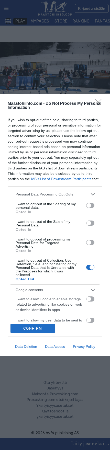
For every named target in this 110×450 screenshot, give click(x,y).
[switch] (90, 205)
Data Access (55, 346)
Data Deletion (26, 346)
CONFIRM (32, 328)
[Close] (100, 104)
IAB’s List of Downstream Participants (61, 179)
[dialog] (55, 225)
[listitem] (55, 194)
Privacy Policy (84, 346)
